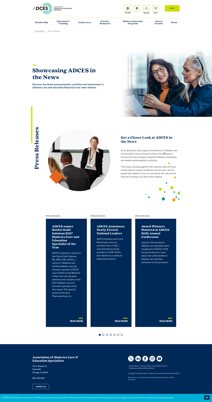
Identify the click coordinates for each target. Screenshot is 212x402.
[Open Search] (146, 8)
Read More (76, 321)
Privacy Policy (134, 366)
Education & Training (63, 22)
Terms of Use (146, 366)
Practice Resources (105, 22)
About (174, 22)
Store (172, 8)
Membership (41, 22)
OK (207, 397)
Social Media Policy (159, 366)
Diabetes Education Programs (133, 22)
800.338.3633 (38, 378)
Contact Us (41, 386)
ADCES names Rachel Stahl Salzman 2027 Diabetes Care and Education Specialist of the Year (65, 237)
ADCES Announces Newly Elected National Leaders (111, 230)
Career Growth (159, 22)
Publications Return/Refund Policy (142, 368)
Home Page (40, 31)
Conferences (84, 22)
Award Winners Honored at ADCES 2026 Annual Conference (155, 232)
